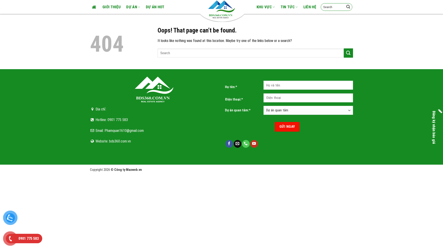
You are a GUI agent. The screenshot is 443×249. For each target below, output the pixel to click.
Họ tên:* (231, 87)
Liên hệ (309, 7)
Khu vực (264, 7)
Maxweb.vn (134, 170)
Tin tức (288, 7)
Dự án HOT (155, 7)
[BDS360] (221, 9)
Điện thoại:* (234, 99)
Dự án (131, 7)
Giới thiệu (111, 7)
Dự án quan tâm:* (238, 110)
